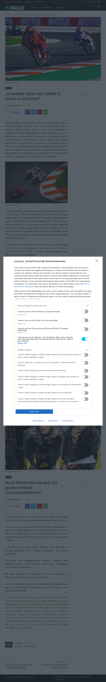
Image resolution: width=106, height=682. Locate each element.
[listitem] (53, 305)
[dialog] (53, 341)
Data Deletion (38, 421)
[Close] (97, 261)
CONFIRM (34, 411)
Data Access (53, 421)
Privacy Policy (67, 421)
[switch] (85, 311)
